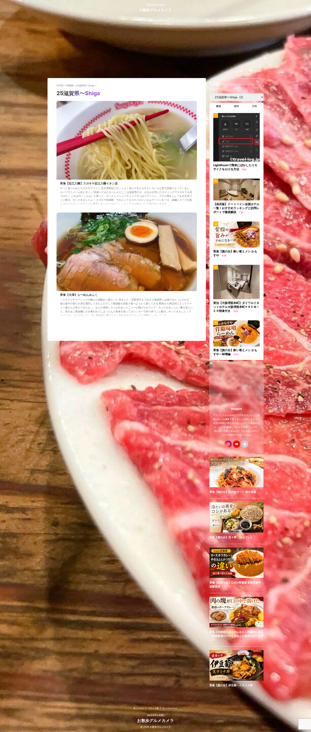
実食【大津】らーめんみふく (79, 295)
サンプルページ (170, 708)
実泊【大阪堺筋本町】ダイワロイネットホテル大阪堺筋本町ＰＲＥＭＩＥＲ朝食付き (236, 307)
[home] (244, 444)
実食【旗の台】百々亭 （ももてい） (231, 537)
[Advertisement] (155, 49)
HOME (141, 18)
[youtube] (236, 444)
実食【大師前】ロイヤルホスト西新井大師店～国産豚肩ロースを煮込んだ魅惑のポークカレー (236, 636)
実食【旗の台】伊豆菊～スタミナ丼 (231, 685)
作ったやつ (138, 708)
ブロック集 (153, 708)
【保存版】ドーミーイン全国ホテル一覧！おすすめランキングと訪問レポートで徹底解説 (236, 208)
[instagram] (228, 444)
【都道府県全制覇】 (155, 715)
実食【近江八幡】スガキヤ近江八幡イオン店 (89, 183)
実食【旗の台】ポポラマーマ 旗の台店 (232, 492)
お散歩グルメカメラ (155, 10)
